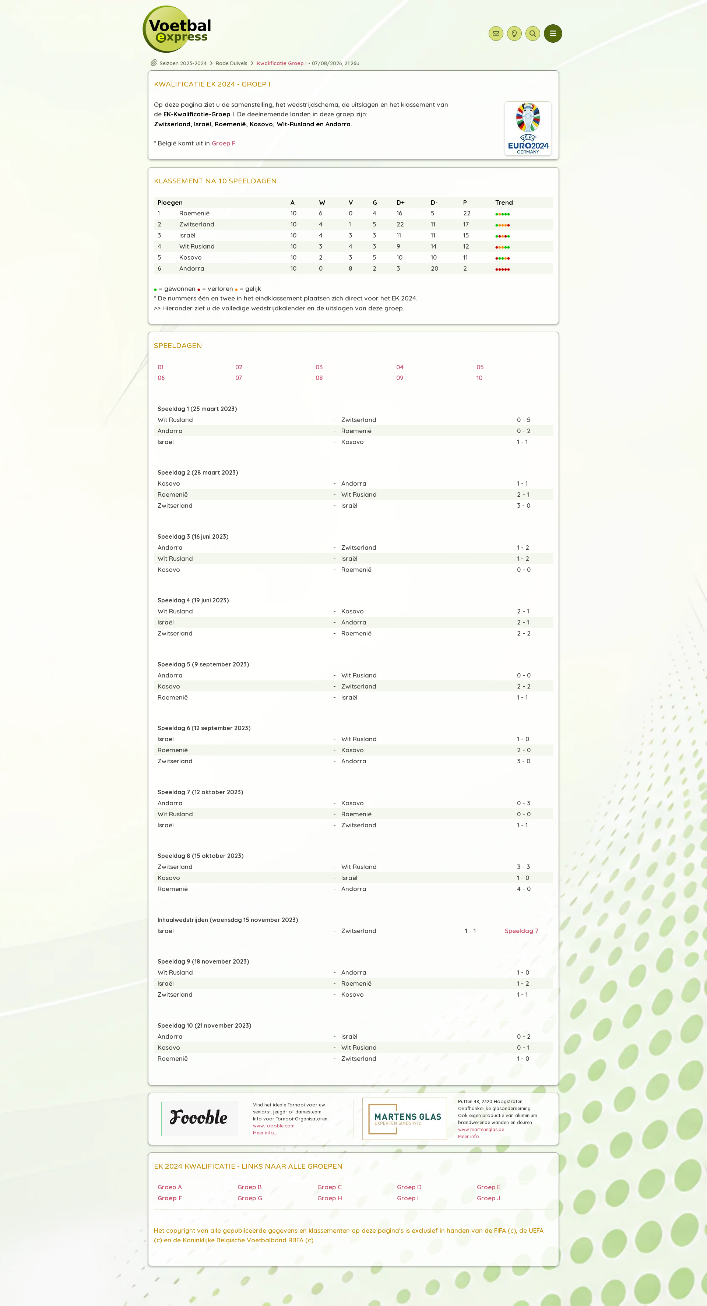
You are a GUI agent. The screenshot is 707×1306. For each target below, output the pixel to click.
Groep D (409, 1187)
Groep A (170, 1187)
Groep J (488, 1198)
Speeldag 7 (521, 930)
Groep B (250, 1187)
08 (319, 377)
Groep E (488, 1187)
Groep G (250, 1198)
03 (319, 367)
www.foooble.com (274, 1126)
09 (400, 377)
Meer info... (265, 1133)
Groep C (329, 1187)
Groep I (408, 1198)
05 (480, 367)
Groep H (329, 1198)
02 (239, 367)
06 (161, 377)
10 (479, 377)
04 (400, 367)
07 (238, 377)
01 (160, 367)
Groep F (223, 143)
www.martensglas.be (481, 1129)
